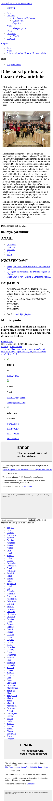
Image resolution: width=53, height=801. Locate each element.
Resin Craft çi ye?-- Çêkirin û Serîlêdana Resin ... (29, 277)
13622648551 (13, 438)
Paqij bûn (11, 38)
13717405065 (13, 433)
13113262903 (13, 376)
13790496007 (13, 424)
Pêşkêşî (15, 36)
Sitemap (4, 346)
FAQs (9, 31)
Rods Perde (12, 354)
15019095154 (13, 429)
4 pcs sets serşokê (24, 351)
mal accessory (27, 349)
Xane (9, 13)
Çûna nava (11, 33)
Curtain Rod (17, 21)
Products (11, 15)
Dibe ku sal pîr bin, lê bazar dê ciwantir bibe (26, 53)
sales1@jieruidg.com (16, 402)
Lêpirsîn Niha (7, 341)
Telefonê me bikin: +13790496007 (16, 3)
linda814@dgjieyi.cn (22, 314)
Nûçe (9, 26)
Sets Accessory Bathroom (23, 18)
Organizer (16, 23)
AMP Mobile (16, 346)
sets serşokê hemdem (10, 349)
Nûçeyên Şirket (19, 28)
